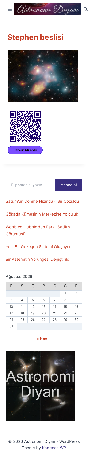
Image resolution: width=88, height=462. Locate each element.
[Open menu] (10, 9)
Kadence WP (54, 447)
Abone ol (69, 184)
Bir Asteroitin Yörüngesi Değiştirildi (38, 259)
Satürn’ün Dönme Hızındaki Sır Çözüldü (42, 201)
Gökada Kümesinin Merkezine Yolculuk (42, 214)
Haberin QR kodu (25, 150)
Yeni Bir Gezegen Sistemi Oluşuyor (38, 246)
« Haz (41, 338)
